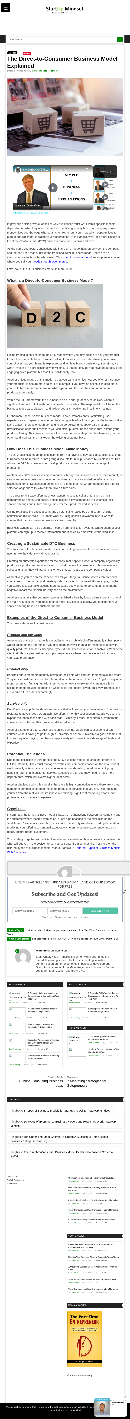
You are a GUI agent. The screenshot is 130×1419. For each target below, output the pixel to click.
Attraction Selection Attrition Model (47, 170)
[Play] (105, 184)
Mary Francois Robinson (45, 70)
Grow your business (106, 930)
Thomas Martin (93, 1043)
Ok (59, 1414)
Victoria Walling (14, 1002)
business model (33, 930)
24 (17, 951)
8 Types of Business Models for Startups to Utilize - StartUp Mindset (67, 1110)
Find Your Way (86, 930)
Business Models (40, 938)
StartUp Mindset (15, 1049)
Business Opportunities (55, 930)
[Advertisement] (65, 25)
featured (73, 930)
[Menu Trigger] (5, 7)
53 (117, 1055)
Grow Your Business (78, 938)
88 (117, 1043)
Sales (10, 934)
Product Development (101, 938)
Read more (67, 1414)
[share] (86, 168)
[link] (18, 170)
